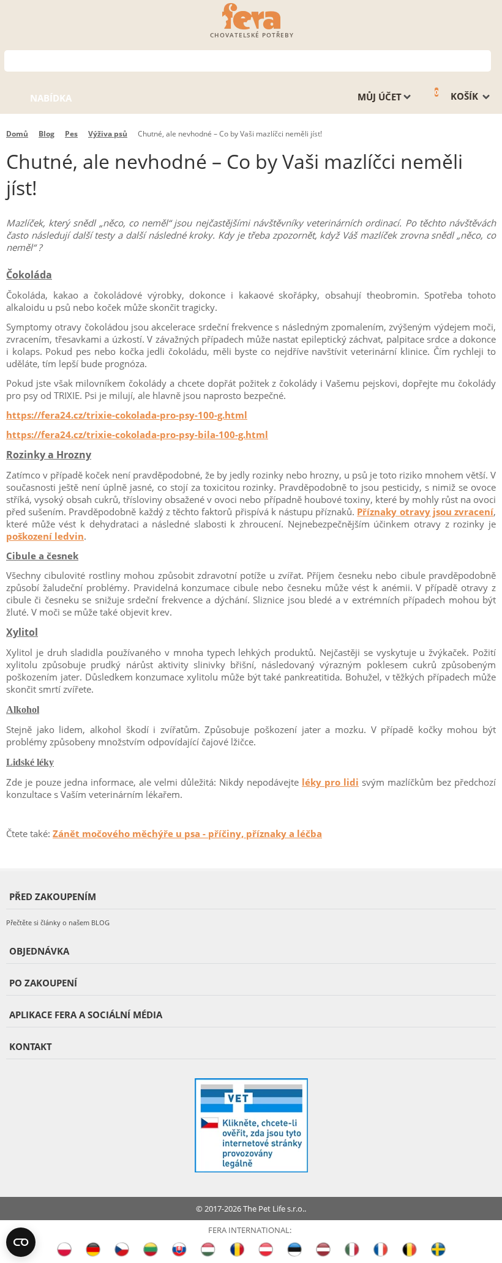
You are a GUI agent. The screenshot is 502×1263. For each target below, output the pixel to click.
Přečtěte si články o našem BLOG (58, 922)
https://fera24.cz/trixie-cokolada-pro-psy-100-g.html (126, 415)
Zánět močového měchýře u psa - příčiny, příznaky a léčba (187, 833)
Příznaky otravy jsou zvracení (425, 511)
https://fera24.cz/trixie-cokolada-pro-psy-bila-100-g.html (137, 434)
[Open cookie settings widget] (21, 1242)
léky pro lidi (330, 782)
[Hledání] (482, 59)
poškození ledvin (45, 536)
